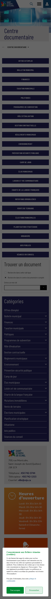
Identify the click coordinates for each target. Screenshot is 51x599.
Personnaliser (34, 590)
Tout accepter (15, 590)
